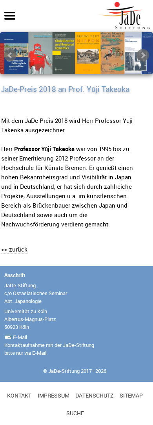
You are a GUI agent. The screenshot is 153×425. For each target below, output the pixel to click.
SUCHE (75, 413)
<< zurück (14, 249)
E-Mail (20, 337)
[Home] (123, 28)
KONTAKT (19, 395)
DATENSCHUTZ (94, 395)
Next (143, 55)
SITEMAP (131, 395)
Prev (10, 55)
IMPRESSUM (53, 395)
